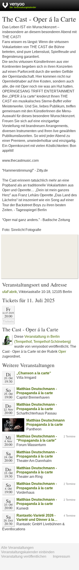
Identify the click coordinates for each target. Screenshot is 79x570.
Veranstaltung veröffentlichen (23, 556)
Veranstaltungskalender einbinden (27, 552)
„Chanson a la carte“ (33, 373)
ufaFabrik (9, 292)
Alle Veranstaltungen (17, 547)
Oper (62, 351)
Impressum (61, 556)
